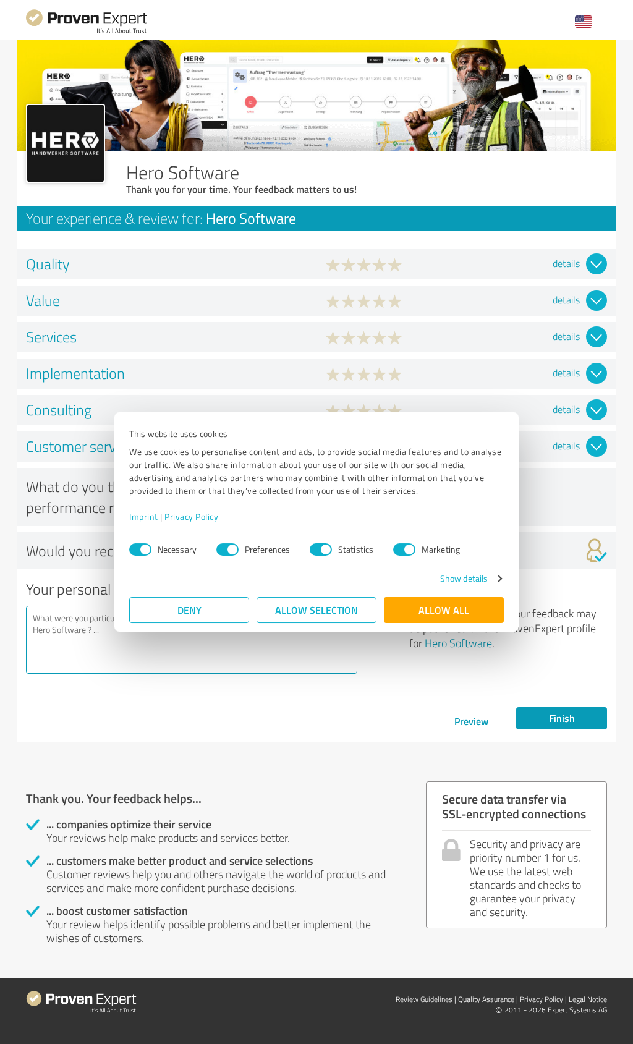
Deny (189, 610)
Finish (562, 718)
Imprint (143, 516)
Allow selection (316, 610)
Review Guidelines (424, 999)
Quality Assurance (486, 999)
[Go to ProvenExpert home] (86, 32)
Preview (471, 721)
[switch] (227, 549)
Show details (464, 578)
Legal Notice (588, 999)
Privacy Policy (191, 516)
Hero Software (458, 642)
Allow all (443, 610)
